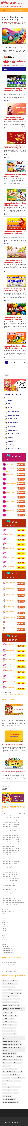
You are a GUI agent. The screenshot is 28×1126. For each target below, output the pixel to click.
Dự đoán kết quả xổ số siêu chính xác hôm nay (12, 1009)
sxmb (4, 1084)
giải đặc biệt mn (10, 588)
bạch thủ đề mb (10, 488)
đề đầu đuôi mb (10, 566)
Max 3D (4, 928)
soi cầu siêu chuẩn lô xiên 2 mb (13, 718)
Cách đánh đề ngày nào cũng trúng (12, 993)
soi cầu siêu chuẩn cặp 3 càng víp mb (14, 771)
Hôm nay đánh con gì (8, 1056)
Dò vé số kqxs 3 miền (10, 25)
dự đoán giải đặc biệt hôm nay (10, 1002)
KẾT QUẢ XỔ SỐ (6, 922)
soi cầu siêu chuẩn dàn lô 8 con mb (11, 848)
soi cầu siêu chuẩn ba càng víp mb (11, 820)
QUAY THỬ (4, 944)
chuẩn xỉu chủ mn (10, 582)
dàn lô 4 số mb (9, 515)
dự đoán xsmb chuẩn (8, 1018)
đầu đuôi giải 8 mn (10, 617)
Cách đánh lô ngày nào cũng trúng (11, 990)
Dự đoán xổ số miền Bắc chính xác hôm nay (13, 1037)
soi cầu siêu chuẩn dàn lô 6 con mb (14, 744)
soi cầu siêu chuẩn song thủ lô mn (10, 904)
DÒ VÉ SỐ (4, 939)
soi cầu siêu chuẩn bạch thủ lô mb (10, 826)
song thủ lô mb (10, 474)
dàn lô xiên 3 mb (10, 543)
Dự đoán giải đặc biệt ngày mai (11, 1005)
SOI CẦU (4, 937)
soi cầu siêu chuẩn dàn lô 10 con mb (11, 839)
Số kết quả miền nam (8, 952)
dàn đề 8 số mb (10, 506)
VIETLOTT (4, 924)
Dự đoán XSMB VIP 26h (9, 1027)
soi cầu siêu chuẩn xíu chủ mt (9, 885)
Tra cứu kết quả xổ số (20, 25)
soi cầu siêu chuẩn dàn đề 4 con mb (11, 830)
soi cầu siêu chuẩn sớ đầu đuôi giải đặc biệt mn (13, 902)
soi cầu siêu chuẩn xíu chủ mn (10, 906)
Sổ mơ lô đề (5, 909)
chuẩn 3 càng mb (10, 552)
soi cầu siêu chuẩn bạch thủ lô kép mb (11, 824)
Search (4, 788)
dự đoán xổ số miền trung (9, 1053)
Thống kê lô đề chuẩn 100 (8, 911)
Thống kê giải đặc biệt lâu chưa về (11, 1087)
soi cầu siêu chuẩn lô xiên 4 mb (10, 857)
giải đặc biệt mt (10, 650)
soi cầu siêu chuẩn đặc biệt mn (10, 893)
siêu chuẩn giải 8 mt (11, 654)
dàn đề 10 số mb (10, 510)
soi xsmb (17, 1081)
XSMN (3, 918)
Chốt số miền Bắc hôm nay (10, 983)
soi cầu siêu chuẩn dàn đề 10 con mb (11, 837)
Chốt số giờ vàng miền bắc (10, 980)
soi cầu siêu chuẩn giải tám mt (10, 874)
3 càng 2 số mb (10, 557)
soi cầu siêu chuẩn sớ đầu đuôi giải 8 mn (12, 900)
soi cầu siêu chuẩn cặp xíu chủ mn (11, 891)
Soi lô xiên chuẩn (7, 1081)
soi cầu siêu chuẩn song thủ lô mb (10, 863)
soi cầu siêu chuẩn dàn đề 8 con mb (11, 835)
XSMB (3, 916)
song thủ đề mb (10, 492)
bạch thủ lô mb (9, 464)
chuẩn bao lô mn (10, 600)
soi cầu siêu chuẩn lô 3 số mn (9, 898)
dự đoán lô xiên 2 (7, 1012)
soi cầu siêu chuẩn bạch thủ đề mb (11, 822)
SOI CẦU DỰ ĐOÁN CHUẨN (13, 1122)
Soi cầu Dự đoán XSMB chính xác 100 (12, 1071)
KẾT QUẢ (4, 913)
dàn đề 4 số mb (10, 497)
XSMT (3, 920)
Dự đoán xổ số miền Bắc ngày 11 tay (12, 1044)
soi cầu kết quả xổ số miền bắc (11, 1074)
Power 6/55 (5, 933)
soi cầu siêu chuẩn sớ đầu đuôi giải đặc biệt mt (13, 880)
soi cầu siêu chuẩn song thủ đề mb (11, 859)
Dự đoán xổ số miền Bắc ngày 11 (11, 1041)
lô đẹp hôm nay (7, 1062)
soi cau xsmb (6, 1065)
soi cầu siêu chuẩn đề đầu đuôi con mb (12, 850)
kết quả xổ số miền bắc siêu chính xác (12, 1059)
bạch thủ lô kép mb (11, 479)
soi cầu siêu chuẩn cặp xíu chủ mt (10, 870)
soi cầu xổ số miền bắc (18, 1077)
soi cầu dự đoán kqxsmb (9, 1068)
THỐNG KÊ (4, 935)
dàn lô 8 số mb (9, 534)
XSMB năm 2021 (7, 1093)
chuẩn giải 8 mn (10, 594)
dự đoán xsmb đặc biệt (9, 1031)
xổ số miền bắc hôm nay (9, 1099)
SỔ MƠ (4, 942)
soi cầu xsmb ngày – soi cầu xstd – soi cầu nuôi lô (11, 3)
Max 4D (4, 930)
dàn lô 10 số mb (10, 562)
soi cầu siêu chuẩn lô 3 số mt (9, 876)
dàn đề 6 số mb (10, 501)
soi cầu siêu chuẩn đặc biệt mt (10, 872)
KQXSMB (19, 1056)
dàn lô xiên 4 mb (10, 548)
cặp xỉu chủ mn (10, 606)
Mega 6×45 (5, 926)
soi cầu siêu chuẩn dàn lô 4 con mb (11, 841)
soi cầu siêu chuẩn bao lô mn (9, 889)
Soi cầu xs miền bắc (6, 816)
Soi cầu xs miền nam (7, 887)
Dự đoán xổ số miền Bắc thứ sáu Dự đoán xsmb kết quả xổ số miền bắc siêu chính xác (13, 1049)
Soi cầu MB (6, 1077)
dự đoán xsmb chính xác (9, 1021)
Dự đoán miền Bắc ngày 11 (9, 1015)
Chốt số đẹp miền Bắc (8, 986)
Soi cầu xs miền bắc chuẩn (8, 846)
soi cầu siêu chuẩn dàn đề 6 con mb (11, 833)
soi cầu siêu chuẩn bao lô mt (9, 867)
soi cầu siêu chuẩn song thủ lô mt (10, 883)
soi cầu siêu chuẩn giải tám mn (10, 896)
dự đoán (16, 999)
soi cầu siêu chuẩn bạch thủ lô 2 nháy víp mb (13, 817)
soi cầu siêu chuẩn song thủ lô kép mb (11, 861)
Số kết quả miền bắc (7, 948)
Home (3, 10)
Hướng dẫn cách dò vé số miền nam (14, 694)
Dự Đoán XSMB (7, 999)
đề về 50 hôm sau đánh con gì (10, 1102)
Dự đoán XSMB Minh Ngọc (9, 1024)
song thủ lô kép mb (11, 483)
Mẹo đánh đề (17, 1062)
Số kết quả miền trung (8, 950)
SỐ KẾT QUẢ (5, 946)
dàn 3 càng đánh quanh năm (10, 996)
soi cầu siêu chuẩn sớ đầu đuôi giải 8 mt (12, 878)
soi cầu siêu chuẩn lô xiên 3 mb (10, 854)
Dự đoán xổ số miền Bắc (9, 1034)
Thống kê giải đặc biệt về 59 (10, 1090)
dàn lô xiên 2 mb (10, 539)
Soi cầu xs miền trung (7, 866)
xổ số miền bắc (7, 1096)
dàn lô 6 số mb (9, 530)
